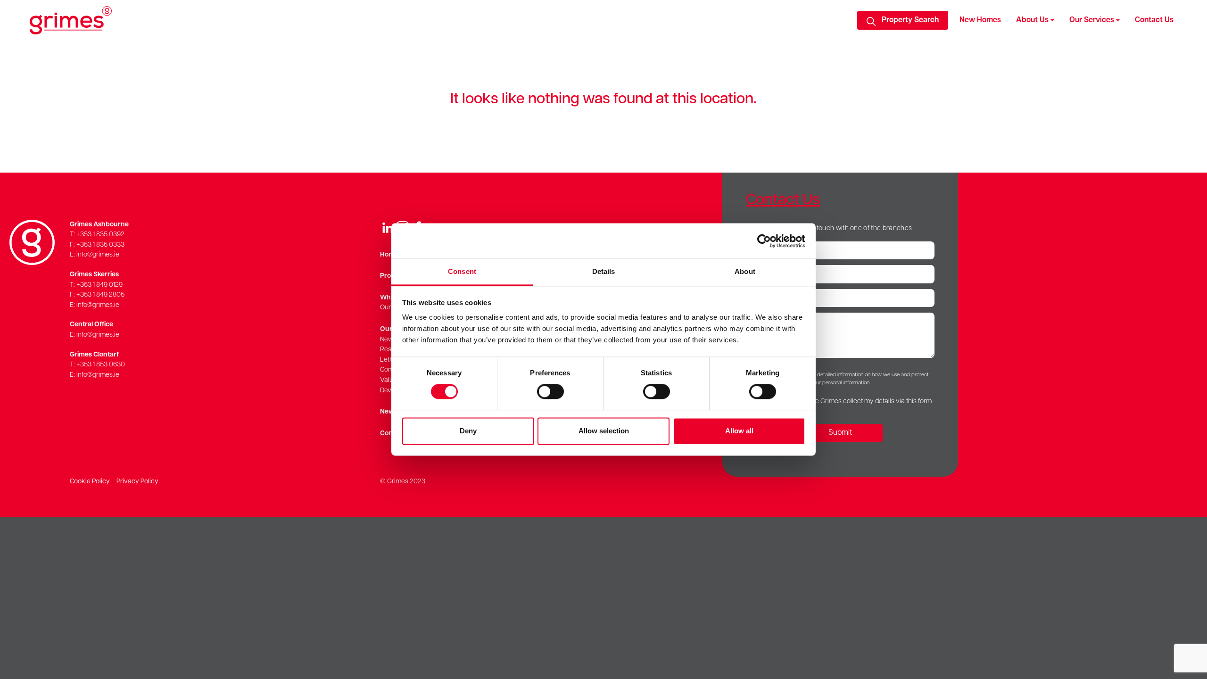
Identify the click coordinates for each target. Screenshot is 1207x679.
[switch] (550, 391)
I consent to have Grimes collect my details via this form (850, 401)
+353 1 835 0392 (100, 234)
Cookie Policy (90, 481)
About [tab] (745, 271)
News (388, 411)
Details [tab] (603, 271)
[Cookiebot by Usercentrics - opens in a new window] (764, 241)
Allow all (739, 431)
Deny (468, 431)
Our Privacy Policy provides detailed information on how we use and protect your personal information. (840, 379)
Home (389, 254)
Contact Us (1154, 20)
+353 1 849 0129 (99, 285)
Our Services (1091, 20)
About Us (1032, 20)
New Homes (980, 20)
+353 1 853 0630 (100, 364)
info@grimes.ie (97, 254)
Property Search (910, 20)
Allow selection (604, 431)
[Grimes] (71, 20)
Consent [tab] (462, 271)
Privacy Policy (137, 481)
